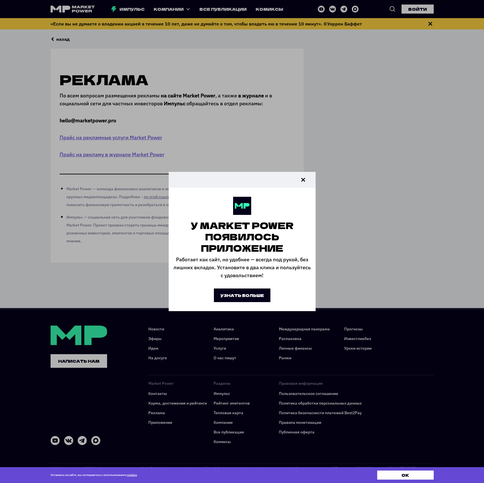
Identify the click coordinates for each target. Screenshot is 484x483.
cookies (132, 475)
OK (405, 475)
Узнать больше (242, 295)
